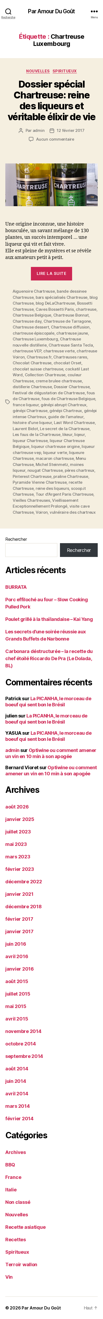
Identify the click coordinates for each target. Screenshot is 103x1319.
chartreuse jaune (72, 333)
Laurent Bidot (25, 428)
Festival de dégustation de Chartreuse (49, 392)
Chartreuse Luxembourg (35, 338)
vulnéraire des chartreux (73, 512)
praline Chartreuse (70, 476)
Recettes (15, 1239)
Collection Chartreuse (45, 374)
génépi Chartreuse (30, 410)
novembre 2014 (23, 1031)
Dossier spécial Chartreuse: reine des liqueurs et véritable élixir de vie (52, 100)
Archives (15, 1152)
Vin (9, 1277)
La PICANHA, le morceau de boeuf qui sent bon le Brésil (48, 701)
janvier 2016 (19, 969)
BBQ (10, 1164)
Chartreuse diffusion (70, 327)
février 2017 (19, 919)
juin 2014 (15, 1081)
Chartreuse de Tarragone (67, 321)
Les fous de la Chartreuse (36, 434)
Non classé (17, 1202)
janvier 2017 (19, 931)
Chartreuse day (27, 321)
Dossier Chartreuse (72, 386)
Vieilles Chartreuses (31, 500)
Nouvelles (38, 71)
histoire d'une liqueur (32, 422)
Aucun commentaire (55, 139)
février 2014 (19, 1118)
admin (39, 130)
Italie (10, 1189)
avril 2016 (16, 956)
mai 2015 (15, 1006)
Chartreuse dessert (31, 327)
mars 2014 (17, 1106)
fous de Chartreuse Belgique (68, 398)
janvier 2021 (19, 894)
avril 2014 (16, 1093)
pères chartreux (79, 470)
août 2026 (17, 807)
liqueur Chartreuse (30, 440)
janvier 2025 (19, 819)
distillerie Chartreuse (32, 386)
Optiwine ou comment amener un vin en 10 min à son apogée (50, 753)
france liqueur (26, 404)
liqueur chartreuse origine (55, 446)
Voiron (42, 512)
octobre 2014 (20, 1043)
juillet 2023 (18, 831)
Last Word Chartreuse (74, 422)
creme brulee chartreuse (59, 380)
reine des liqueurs (52, 488)
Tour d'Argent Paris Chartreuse (64, 494)
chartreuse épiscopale (33, 333)
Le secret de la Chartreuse (64, 428)
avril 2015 (16, 1019)
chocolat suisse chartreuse (38, 368)
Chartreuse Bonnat (71, 315)
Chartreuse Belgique (32, 315)
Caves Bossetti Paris (55, 309)
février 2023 (19, 869)
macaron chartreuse (55, 458)
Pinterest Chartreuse (32, 476)
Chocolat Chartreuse (32, 362)
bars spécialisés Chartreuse (61, 297)
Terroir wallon (21, 1264)
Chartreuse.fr (39, 357)
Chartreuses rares (70, 357)
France (13, 1177)
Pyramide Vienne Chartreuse (40, 482)
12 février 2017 (70, 130)
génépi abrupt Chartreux (63, 404)
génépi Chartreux (65, 410)
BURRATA (16, 587)
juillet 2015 (17, 994)
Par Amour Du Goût (51, 11)
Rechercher (16, 539)
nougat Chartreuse (45, 470)
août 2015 (16, 981)
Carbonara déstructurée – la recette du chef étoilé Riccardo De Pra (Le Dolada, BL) (49, 658)
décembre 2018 (23, 906)
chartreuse (86, 309)
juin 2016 (15, 944)
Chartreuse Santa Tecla (71, 345)
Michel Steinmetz (52, 464)
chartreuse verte (59, 350)
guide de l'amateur (65, 416)
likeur (67, 434)
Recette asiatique (25, 1227)
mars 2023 (17, 856)
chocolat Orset (67, 362)
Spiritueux (65, 71)
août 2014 (16, 1068)
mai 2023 (16, 844)
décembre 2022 (23, 881)
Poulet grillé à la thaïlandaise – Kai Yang (49, 619)
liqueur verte (55, 452)
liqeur (79, 434)
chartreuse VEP (27, 350)
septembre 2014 (24, 1056)
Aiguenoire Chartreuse (34, 291)
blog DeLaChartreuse (55, 303)
